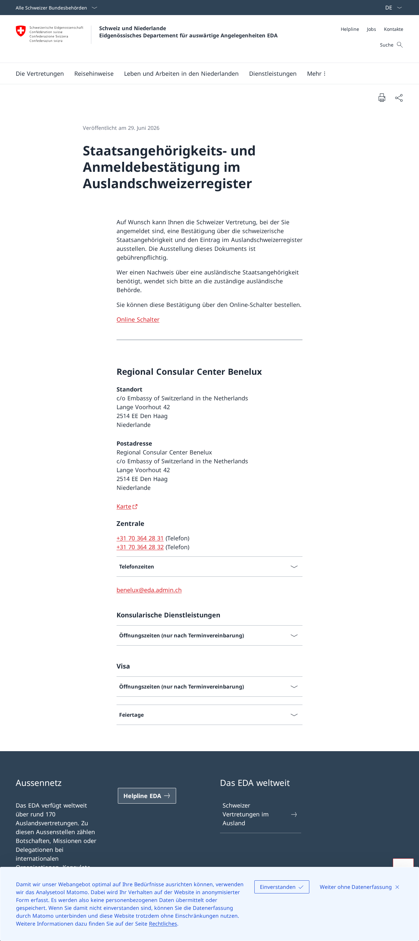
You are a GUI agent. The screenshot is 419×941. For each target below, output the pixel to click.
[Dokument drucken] (381, 97)
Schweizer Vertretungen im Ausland (246, 814)
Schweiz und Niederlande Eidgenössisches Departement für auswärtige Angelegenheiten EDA (188, 32)
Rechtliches (163, 923)
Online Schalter (138, 319)
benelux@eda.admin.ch (149, 590)
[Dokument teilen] (398, 98)
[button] (39, 73)
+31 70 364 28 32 (140, 547)
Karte (124, 506)
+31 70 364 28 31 (140, 538)
